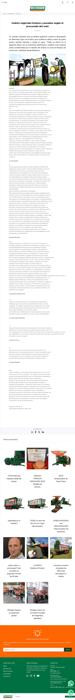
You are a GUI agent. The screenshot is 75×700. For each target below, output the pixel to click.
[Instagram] (31, 676)
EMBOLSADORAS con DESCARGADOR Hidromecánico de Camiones (61, 526)
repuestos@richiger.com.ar (58, 687)
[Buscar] (67, 2)
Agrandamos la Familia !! (14, 522)
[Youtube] (38, 676)
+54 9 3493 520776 (56, 683)
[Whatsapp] (27, 676)
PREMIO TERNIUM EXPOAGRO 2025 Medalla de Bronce (37, 481)
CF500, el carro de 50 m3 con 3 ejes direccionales (37, 523)
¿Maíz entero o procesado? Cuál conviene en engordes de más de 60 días (14, 571)
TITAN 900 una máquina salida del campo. (14, 479)
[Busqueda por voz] (62, 2)
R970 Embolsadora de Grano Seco (61, 479)
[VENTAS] (71, 692)
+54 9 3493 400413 (56, 677)
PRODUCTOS (7, 669)
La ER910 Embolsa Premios (37, 566)
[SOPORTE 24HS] (71, 683)
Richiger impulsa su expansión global (14, 613)
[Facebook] (34, 676)
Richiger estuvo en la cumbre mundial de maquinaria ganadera (37, 614)
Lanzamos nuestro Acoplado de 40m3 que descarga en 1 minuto (61, 571)
